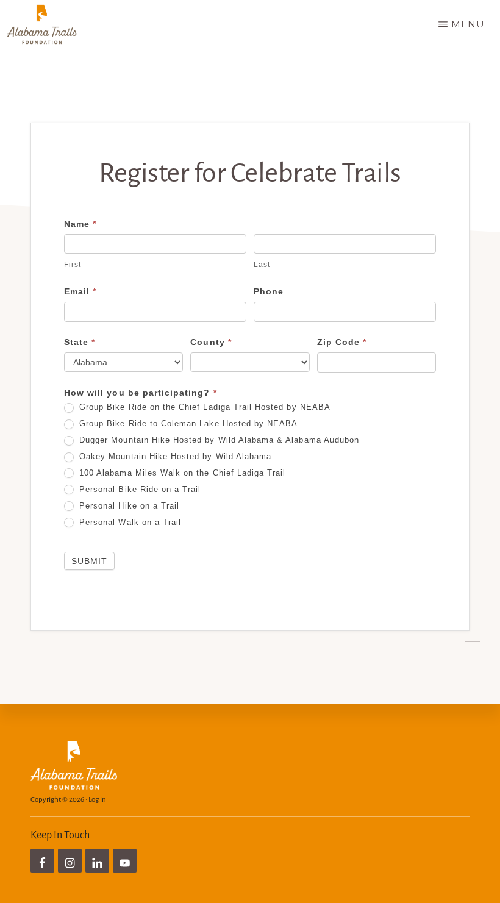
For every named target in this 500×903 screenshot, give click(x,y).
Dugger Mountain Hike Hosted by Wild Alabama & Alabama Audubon (217, 439)
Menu (468, 24)
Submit (89, 561)
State (79, 342)
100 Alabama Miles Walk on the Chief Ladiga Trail (180, 472)
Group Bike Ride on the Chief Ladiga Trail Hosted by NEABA (203, 407)
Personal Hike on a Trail (127, 505)
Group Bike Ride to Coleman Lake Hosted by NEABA (187, 423)
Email (80, 291)
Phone (269, 291)
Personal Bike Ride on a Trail (138, 489)
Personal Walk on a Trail (128, 522)
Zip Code (342, 342)
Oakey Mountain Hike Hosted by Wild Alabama (173, 456)
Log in (97, 800)
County (210, 342)
